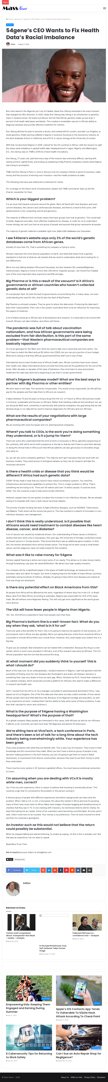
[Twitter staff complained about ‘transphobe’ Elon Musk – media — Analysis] (20, 922)
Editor (13, 44)
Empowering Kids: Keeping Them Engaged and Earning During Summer (28, 1008)
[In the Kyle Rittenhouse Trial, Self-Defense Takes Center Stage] (54, 928)
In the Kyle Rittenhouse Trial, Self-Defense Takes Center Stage (53, 948)
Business (18, 19)
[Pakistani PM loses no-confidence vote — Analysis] (87, 922)
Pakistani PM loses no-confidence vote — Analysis (86, 934)
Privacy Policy (89, 1077)
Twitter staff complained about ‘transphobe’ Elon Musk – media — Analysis (20, 935)
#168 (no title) (76, 1077)
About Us (65, 1077)
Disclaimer (101, 1077)
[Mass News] (14, 8)
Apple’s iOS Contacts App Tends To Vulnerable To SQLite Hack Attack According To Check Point (78, 1012)
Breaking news (20, 859)
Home (10, 19)
